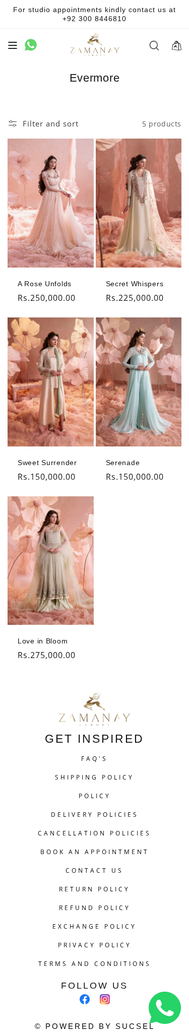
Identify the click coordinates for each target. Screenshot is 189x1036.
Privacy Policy (95, 945)
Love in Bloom (43, 641)
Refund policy (95, 907)
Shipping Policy (94, 777)
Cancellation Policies (94, 833)
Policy (95, 796)
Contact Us (94, 870)
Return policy (94, 889)
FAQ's (94, 758)
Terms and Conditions (94, 963)
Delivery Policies (95, 814)
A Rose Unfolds (45, 284)
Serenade (123, 463)
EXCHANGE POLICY (94, 926)
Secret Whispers (135, 284)
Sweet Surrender (47, 463)
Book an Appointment (94, 852)
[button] (13, 45)
